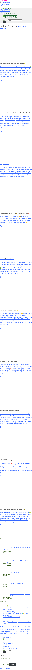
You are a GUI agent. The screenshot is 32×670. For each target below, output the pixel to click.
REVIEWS (12, 13)
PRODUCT (14, 15)
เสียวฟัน (24, 631)
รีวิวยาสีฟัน (22, 629)
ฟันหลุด (26, 626)
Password (2, 661)
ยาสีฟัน (4, 629)
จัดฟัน (29, 622)
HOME (10, 8)
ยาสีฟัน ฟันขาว (10, 629)
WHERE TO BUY (14, 17)
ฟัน (17, 626)
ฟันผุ (19, 626)
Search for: (5, 20)
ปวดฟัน (9, 626)
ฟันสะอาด (23, 626)
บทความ (4, 626)
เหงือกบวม (28, 631)
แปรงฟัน (2, 633)
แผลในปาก (6, 633)
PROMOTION (13, 16)
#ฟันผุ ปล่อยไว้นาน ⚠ (8, 611)
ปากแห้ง (12, 626)
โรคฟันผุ (20, 633)
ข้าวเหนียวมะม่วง (21, 622)
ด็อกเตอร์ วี (11, 623)
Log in (12, 664)
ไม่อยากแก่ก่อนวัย (9, 635)
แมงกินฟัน (10, 633)
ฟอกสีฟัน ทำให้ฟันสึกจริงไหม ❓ (11, 617)
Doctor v (4, 621)
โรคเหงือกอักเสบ (3, 635)
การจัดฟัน (15, 622)
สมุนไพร (7, 631)
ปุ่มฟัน (15, 626)
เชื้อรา (18, 631)
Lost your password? (5, 668)
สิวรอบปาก (12, 631)
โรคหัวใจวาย (24, 633)
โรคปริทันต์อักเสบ (16, 633)
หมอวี (16, 631)
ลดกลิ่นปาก (27, 629)
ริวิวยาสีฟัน (16, 629)
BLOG (8, 12)
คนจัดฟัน (26, 622)
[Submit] (4, 22)
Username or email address (7, 658)
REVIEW (11, 622)
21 (3, 535)
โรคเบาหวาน (29, 633)
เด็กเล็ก (21, 631)
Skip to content (3, 0)
